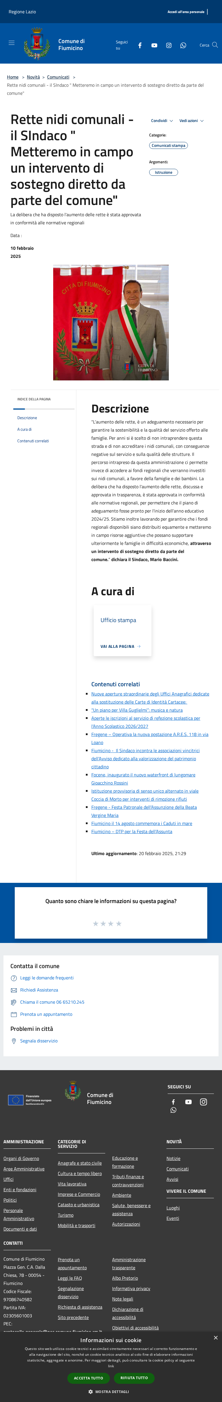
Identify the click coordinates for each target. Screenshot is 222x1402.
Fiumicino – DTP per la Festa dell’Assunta (131, 831)
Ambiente (121, 1195)
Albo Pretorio (125, 1278)
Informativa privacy (131, 1288)
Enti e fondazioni (19, 1189)
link (111, 1366)
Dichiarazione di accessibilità (127, 1313)
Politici (10, 1199)
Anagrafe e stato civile (80, 1162)
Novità (33, 76)
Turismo (65, 1215)
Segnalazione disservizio (71, 1292)
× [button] (215, 1338)
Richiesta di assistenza (80, 1306)
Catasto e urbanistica (78, 1204)
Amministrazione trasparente (129, 1263)
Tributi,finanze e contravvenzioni (128, 1180)
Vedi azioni (189, 120)
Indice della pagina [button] (34, 399)
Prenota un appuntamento (72, 1263)
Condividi (159, 120)
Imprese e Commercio (79, 1194)
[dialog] (111, 1367)
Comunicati (58, 76)
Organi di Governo (21, 1158)
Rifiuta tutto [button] (134, 1377)
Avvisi (172, 1179)
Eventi (172, 1218)
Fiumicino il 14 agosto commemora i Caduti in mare (141, 823)
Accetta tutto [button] (88, 1378)
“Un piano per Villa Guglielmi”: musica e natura (137, 709)
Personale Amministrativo (18, 1214)
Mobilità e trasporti (76, 1225)
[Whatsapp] (181, 44)
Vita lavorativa (72, 1183)
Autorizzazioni (126, 1223)
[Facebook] (137, 44)
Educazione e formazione (125, 1162)
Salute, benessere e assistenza (131, 1209)
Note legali (122, 1298)
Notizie (173, 1158)
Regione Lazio (22, 11)
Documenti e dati (20, 1228)
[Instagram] (166, 44)
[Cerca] (215, 44)
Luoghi (173, 1207)
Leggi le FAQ (70, 1278)
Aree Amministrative (24, 1168)
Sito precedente (73, 1317)
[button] (111, 1391)
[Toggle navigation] (11, 42)
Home (12, 76)
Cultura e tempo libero (80, 1173)
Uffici (8, 1179)
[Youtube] (152, 44)
